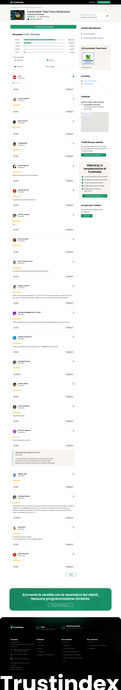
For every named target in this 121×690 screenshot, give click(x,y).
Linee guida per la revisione (72, 655)
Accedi (86, 216)
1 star (17, 52)
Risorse (40, 648)
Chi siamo (41, 645)
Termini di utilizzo (68, 648)
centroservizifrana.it (90, 81)
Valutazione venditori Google (72, 658)
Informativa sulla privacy (71, 652)
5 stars (17, 40)
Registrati (66, 645)
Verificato (19, 66)
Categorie (92, 2)
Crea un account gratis (92, 155)
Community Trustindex (21, 659)
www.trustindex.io (16, 667)
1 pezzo (51, 60)
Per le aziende (103, 2)
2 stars (17, 49)
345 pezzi (20, 60)
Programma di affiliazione (46, 655)
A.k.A (19, 76)
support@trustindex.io (48, 629)
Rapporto (70, 89)
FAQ (64, 661)
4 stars (17, 43)
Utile (16, 89)
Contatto (41, 652)
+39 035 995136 (88, 84)
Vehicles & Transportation (25, 7)
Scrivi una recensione (44, 27)
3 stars (17, 46)
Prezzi (40, 642)
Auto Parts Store (37, 7)
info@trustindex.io (16, 669)
